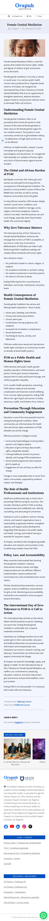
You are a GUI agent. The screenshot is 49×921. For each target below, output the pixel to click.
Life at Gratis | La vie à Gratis (16, 902)
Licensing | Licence (12, 858)
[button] (43, 915)
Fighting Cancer (24, 701)
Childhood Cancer (22, 705)
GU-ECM (7, 863)
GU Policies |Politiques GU (15, 887)
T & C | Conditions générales (16, 848)
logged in (19, 722)
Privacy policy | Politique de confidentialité (22, 843)
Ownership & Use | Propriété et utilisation (22, 853)
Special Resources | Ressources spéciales (21, 897)
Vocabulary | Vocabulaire (15, 892)
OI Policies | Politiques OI (15, 881)
